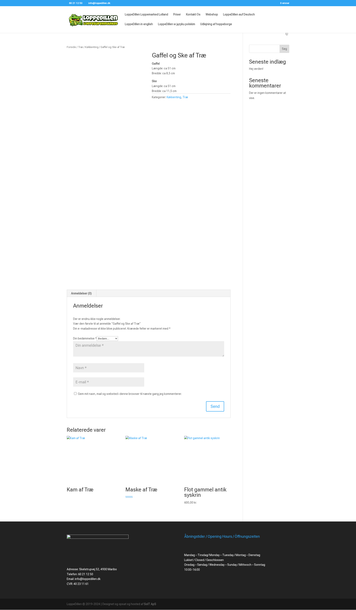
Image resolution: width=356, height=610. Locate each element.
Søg (284, 48)
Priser (177, 14)
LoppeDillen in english (139, 24)
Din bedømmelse (85, 338)
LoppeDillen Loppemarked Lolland (146, 14)
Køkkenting (91, 47)
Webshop (212, 14)
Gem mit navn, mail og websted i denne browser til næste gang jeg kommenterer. (130, 393)
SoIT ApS (150, 604)
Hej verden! (256, 68)
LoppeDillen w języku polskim (176, 24)
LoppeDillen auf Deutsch (239, 14)
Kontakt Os (193, 14)
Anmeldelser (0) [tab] (81, 293)
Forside (71, 47)
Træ (80, 47)
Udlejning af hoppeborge (216, 24)
